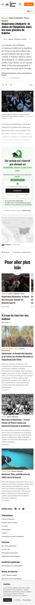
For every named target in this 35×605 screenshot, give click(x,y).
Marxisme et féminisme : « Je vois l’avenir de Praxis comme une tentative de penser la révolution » (16, 422)
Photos (26, 18)
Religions (5, 21)
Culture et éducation (16, 18)
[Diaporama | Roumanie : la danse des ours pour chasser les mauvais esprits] (16, 282)
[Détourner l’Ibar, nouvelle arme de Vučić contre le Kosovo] (17, 459)
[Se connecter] (21, 4)
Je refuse (17, 600)
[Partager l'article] (11, 85)
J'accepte (7, 600)
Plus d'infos (27, 600)
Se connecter (26, 210)
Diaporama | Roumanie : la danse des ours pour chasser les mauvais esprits (15, 299)
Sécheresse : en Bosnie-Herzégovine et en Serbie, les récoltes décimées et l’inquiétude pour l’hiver (17, 356)
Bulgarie (5, 18)
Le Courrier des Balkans (13, 4)
